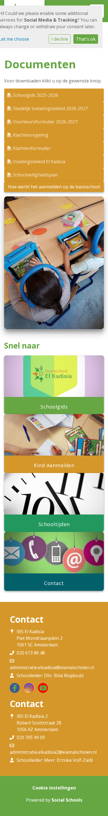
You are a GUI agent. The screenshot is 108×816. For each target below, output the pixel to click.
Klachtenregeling (30, 135)
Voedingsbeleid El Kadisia (38, 161)
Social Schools (67, 800)
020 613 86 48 (31, 653)
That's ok (86, 39)
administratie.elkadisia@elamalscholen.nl (52, 667)
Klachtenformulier (31, 148)
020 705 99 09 (31, 737)
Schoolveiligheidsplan (35, 175)
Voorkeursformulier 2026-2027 (45, 122)
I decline (59, 39)
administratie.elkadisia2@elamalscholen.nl (53, 752)
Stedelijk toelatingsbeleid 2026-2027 (50, 108)
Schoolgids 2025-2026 (35, 95)
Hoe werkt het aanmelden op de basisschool (54, 187)
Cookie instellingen (54, 788)
